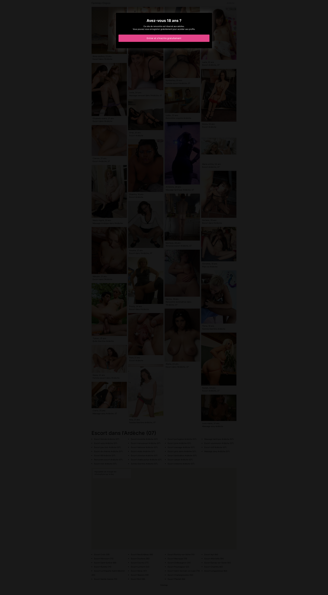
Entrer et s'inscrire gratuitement (164, 38)
